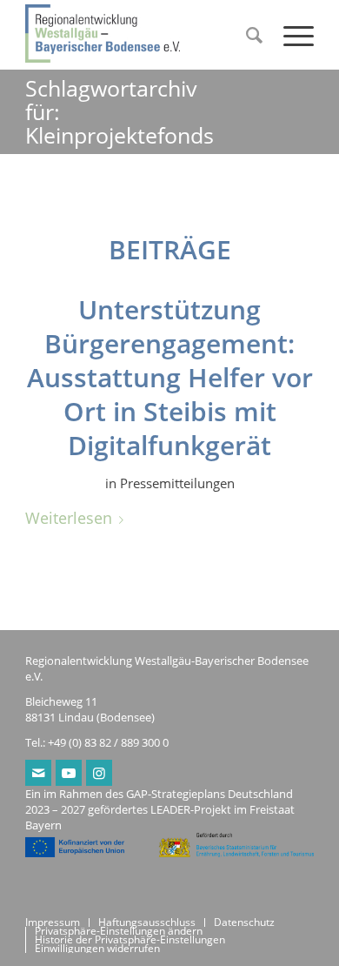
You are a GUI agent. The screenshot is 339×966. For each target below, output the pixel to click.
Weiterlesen (68, 517)
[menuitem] (247, 35)
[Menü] (290, 35)
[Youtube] (69, 773)
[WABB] (140, 35)
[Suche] (247, 35)
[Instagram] (99, 773)
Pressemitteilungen (177, 483)
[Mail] (38, 773)
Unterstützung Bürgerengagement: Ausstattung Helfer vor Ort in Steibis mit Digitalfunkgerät (170, 377)
